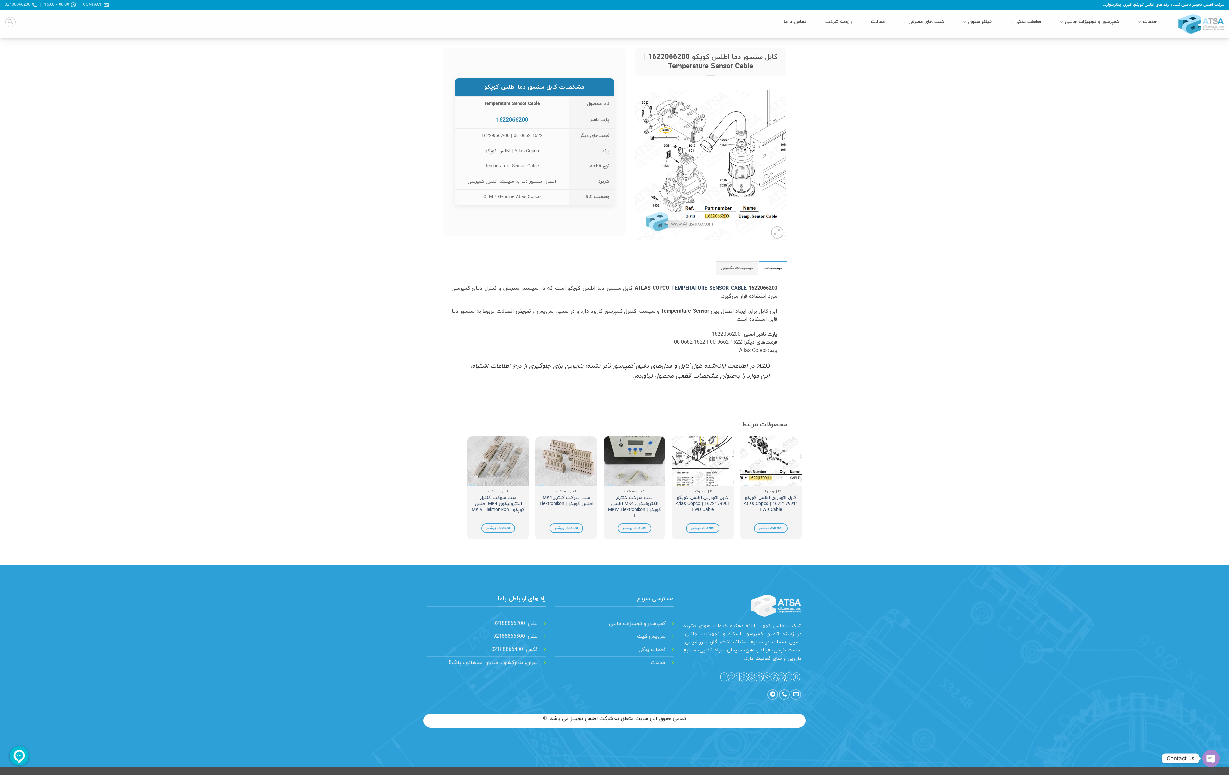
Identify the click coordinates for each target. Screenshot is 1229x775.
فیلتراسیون (980, 22)
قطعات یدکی (1028, 22)
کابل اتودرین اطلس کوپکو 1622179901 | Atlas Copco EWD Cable (703, 504)
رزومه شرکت (838, 22)
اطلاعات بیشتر (771, 528)
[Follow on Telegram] (772, 694)
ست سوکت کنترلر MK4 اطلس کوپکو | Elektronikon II (566, 504)
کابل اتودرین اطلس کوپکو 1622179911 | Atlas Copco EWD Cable (771, 504)
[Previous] (801, 490)
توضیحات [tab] (773, 268)
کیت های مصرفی (926, 22)
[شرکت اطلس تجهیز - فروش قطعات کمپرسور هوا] (1198, 24)
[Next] (467, 490)
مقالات (878, 22)
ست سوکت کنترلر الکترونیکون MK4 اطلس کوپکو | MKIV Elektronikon (498, 504)
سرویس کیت (651, 636)
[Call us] (784, 694)
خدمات (1150, 22)
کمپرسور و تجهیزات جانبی (1092, 22)
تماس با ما (795, 22)
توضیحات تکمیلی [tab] (737, 268)
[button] (10, 22)
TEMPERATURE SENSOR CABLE (709, 288)
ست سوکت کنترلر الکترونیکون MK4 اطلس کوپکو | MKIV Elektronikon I (634, 507)
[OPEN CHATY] (1211, 758)
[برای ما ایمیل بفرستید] (796, 694)
